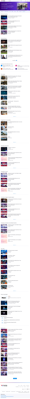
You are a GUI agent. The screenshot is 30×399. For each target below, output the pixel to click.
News (22, 386)
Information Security (13, 391)
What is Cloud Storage (3, 395)
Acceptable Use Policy (8, 391)
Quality (22, 391)
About (19, 385)
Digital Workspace (6, 11)
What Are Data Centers (3, 397)
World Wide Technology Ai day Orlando (8, 69)
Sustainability (17, 386)
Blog (20, 386)
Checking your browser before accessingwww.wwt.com (7, 396)
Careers (21, 385)
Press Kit (25, 386)
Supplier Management (18, 391)
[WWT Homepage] (3, 0)
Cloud (10, 11)
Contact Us (28, 386)
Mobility (12, 11)
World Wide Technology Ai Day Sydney (22, 69)
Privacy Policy (3, 391)
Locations (24, 385)
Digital (17, 11)
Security (15, 11)
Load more (15, 378)
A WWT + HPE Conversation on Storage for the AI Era (10, 322)
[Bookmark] (6, 16)
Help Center (27, 385)
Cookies (28, 391)
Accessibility (25, 391)
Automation (20, 11)
